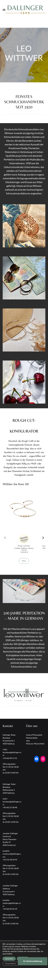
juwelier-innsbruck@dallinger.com (12, 854)
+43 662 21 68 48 (10, 807)
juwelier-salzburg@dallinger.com (12, 903)
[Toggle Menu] (4, 9)
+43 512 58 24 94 (10, 859)
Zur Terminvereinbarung (32, 961)
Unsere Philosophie (34, 735)
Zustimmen (9, 959)
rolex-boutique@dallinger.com (12, 752)
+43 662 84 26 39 (10, 909)
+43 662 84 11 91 (10, 758)
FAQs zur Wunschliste (35, 743)
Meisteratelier (32, 738)
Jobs (28, 740)
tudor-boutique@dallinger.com (12, 801)
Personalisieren (10, 963)
